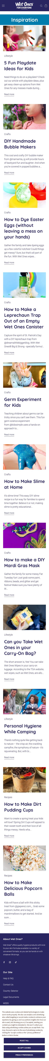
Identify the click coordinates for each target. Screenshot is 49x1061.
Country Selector (10, 991)
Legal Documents (11, 997)
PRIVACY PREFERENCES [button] (24, 1055)
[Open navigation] (3, 6)
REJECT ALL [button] (24, 1040)
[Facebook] (4, 962)
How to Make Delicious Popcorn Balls (23, 888)
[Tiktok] (16, 962)
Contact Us (8, 984)
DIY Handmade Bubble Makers (20, 144)
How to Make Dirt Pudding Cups (22, 807)
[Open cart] (46, 5)
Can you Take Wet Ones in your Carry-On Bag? (23, 647)
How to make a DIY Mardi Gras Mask (24, 562)
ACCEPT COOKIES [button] (24, 1048)
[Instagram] (10, 962)
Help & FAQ (8, 978)
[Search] (41, 5)
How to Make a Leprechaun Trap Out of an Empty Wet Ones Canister (24, 318)
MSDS (6, 1003)
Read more (9, 94)
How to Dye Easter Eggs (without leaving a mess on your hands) (24, 228)
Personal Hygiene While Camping (23, 728)
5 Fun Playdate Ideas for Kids (20, 65)
